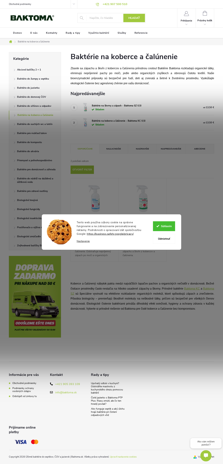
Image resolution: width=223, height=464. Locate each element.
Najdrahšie (142, 148)
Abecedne (199, 148)
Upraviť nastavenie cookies (123, 456)
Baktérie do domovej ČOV (31, 97)
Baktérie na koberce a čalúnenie (35, 115)
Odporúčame (85, 148)
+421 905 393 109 (67, 384)
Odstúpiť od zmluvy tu (24, 396)
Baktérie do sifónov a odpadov (34, 106)
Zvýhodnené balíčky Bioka (31, 245)
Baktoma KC (192, 288)
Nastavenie (83, 241)
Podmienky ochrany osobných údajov (23, 390)
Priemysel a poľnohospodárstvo (34, 160)
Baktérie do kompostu (29, 142)
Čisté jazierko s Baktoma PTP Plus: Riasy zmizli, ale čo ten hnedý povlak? (107, 401)
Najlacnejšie (113, 148)
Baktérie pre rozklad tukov (32, 133)
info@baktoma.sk (66, 392)
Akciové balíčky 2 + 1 (29, 69)
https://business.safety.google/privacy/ (110, 234)
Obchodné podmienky (20, 4)
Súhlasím (166, 226)
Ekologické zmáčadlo (29, 236)
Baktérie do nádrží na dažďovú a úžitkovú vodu (35, 180)
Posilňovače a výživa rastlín (32, 227)
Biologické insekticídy (29, 218)
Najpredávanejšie (171, 148)
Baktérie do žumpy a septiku (33, 78)
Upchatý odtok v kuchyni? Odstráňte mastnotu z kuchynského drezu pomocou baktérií (107, 388)
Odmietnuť (164, 238)
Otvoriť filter (82, 169)
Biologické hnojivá (27, 200)
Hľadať (134, 18)
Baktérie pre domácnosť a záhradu (36, 169)
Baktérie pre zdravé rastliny (32, 191)
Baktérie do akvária (28, 151)
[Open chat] (206, 455)
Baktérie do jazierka (28, 87)
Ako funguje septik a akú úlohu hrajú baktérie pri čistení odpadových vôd (108, 412)
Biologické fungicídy (28, 209)
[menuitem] (17, 33)
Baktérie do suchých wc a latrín (34, 124)
